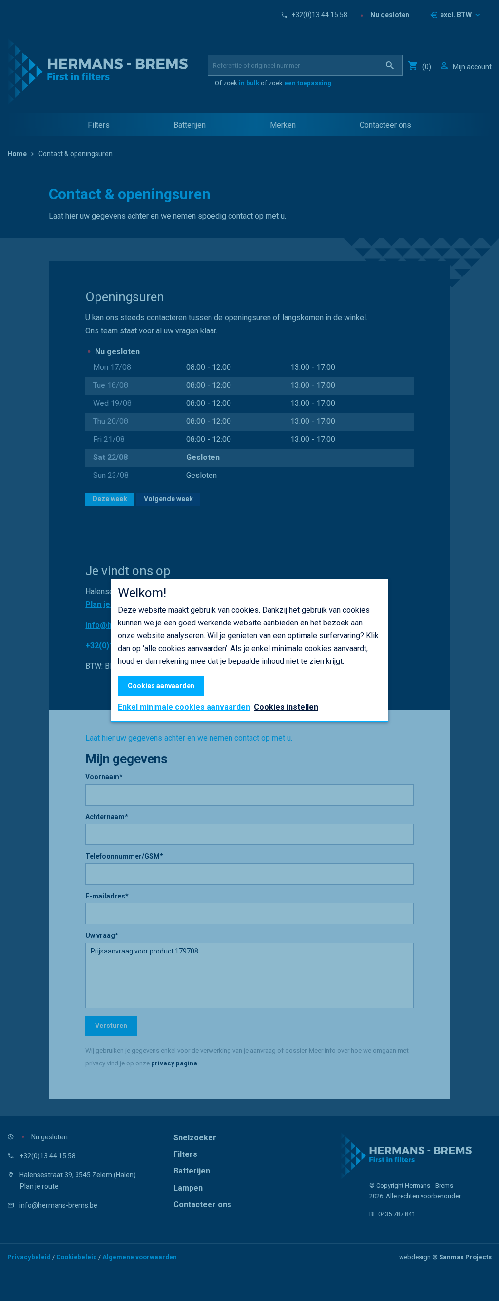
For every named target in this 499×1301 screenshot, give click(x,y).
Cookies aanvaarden (161, 686)
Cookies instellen (286, 707)
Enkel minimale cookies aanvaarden (184, 707)
